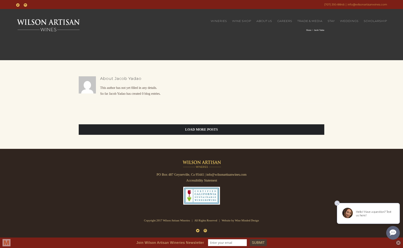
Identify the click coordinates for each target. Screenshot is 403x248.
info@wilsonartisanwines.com (367, 4)
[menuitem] (221, 21)
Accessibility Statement (201, 180)
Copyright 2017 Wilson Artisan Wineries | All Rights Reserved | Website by (189, 220)
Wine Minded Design (247, 220)
